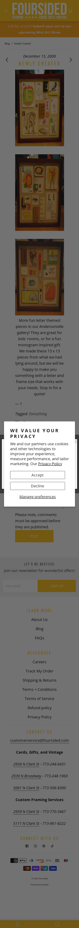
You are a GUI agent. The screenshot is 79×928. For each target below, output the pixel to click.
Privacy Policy (50, 463)
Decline (37, 486)
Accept (37, 475)
